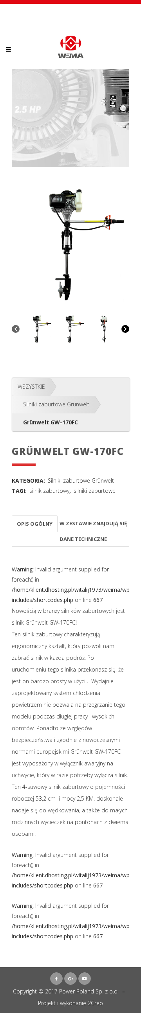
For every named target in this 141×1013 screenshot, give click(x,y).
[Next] (125, 329)
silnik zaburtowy (49, 490)
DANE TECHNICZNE (83, 538)
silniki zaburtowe (95, 490)
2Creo (95, 1003)
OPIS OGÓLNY (34, 523)
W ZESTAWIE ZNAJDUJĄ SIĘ (93, 523)
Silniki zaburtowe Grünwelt (56, 404)
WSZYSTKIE (31, 386)
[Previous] (16, 329)
